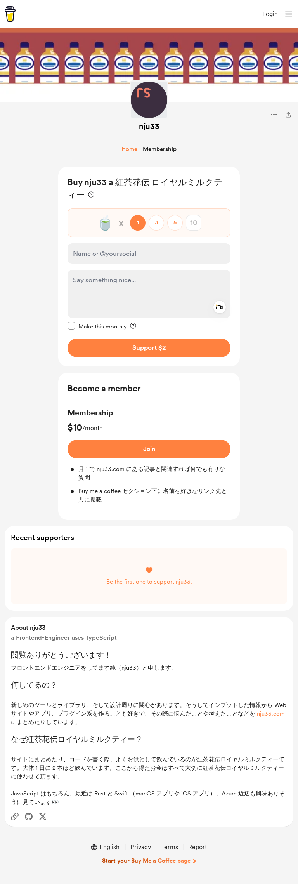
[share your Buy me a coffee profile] (288, 114)
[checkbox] (97, 326)
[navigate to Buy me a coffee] (10, 14)
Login (270, 13)
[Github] (29, 816)
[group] (149, 455)
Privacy (140, 847)
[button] (288, 14)
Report (197, 847)
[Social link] (15, 816)
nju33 (149, 126)
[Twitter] (43, 816)
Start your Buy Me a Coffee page (146, 860)
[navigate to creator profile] (149, 99)
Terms (169, 847)
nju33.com (271, 713)
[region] (149, 266)
